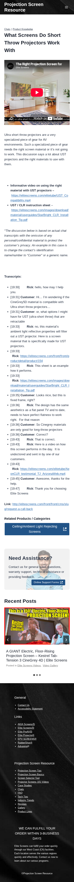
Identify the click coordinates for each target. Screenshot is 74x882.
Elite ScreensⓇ (26, 728)
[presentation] (37, 626)
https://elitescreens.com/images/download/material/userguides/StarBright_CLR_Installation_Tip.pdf (39, 215)
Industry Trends (26, 800)
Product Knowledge (23, 29)
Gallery (21, 807)
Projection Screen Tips (29, 770)
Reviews (22, 804)
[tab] (34, 675)
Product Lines (25, 811)
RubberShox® (25, 742)
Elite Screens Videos (29, 665)
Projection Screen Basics (31, 774)
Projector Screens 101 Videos (33, 782)
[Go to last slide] (8, 639)
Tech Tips (23, 796)
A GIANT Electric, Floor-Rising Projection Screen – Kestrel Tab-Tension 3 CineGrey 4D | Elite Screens (36, 655)
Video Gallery (50, 665)
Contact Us (23, 705)
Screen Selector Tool (29, 778)
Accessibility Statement (30, 708)
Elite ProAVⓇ (25, 731)
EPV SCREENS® (27, 739)
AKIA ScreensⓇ (26, 724)
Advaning (22, 746)
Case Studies (25, 785)
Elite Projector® (26, 735)
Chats (7, 29)
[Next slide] (66, 639)
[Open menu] (66, 7)
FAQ (20, 793)
